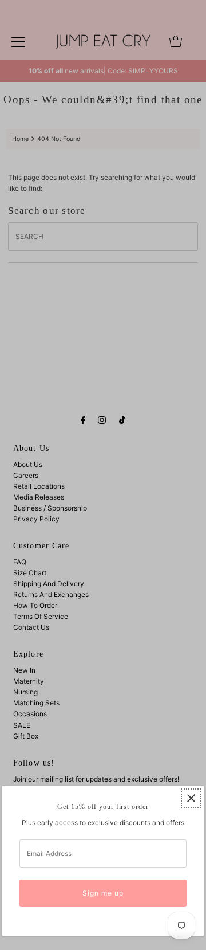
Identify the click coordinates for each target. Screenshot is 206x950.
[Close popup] (191, 798)
